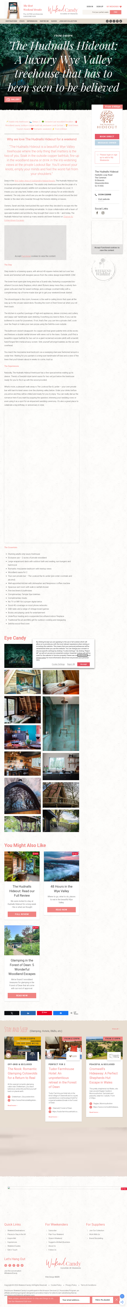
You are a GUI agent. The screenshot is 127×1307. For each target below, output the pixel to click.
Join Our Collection (68, 21)
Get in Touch (12, 1250)
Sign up (99, 7)
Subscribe (52, 1231)
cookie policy (82, 655)
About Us (52, 1246)
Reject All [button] (71, 664)
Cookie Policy (56, 1285)
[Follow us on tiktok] (120, 21)
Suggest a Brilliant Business (59, 1242)
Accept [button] (83, 664)
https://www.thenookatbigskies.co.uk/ (26, 1100)
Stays (21, 21)
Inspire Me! (12, 1238)
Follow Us (52, 1250)
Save (36, 854)
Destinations (11, 21)
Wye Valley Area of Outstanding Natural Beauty (35, 181)
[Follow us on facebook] (114, 21)
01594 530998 (104, 194)
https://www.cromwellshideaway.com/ (108, 1107)
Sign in (90, 7)
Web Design (52, 1277)
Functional (26, 256)
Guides (54, 21)
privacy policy (41, 658)
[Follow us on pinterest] (117, 21)
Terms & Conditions (88, 1285)
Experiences (32, 21)
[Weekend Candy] (62, 10)
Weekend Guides (14, 1246)
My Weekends (113, 7)
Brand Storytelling (96, 1238)
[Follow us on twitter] (110, 21)
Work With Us (94, 1234)
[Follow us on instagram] (107, 21)
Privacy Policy (71, 1285)
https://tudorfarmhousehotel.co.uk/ (66, 1111)
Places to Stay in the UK (17, 1234)
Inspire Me (44, 21)
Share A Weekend (55, 1238)
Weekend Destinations (16, 1231)
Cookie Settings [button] (58, 664)
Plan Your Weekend (56, 1234)
